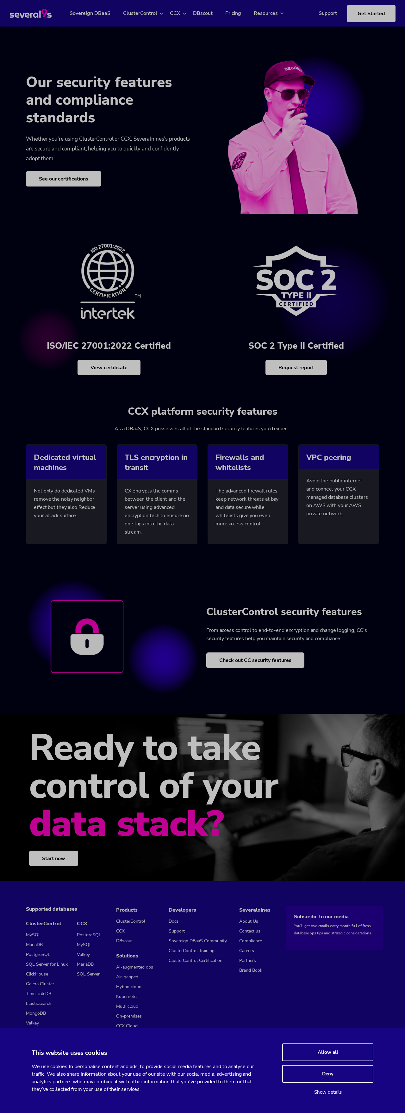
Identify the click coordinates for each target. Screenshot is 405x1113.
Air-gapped (127, 977)
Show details (328, 1092)
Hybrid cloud (128, 987)
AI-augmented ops (134, 967)
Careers (246, 951)
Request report (296, 367)
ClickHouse (37, 974)
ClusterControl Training (192, 951)
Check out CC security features (255, 660)
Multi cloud (127, 1006)
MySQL (33, 935)
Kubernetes (127, 997)
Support (328, 13)
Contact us (249, 931)
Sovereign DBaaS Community (198, 941)
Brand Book (250, 970)
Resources (266, 13)
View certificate (109, 367)
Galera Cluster (40, 984)
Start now (53, 858)
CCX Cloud (127, 1026)
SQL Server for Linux (47, 964)
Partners (247, 960)
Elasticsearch (38, 1003)
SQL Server (88, 974)
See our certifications (63, 178)
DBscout (203, 13)
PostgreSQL (38, 954)
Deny (327, 1074)
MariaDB (34, 945)
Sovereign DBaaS (90, 13)
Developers (182, 910)
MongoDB (36, 1013)
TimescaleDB (38, 994)
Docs (173, 921)
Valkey (32, 1023)
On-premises (129, 1016)
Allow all (328, 1052)
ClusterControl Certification (195, 960)
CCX (175, 13)
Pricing (233, 13)
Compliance (250, 941)
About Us (248, 921)
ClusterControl (140, 13)
